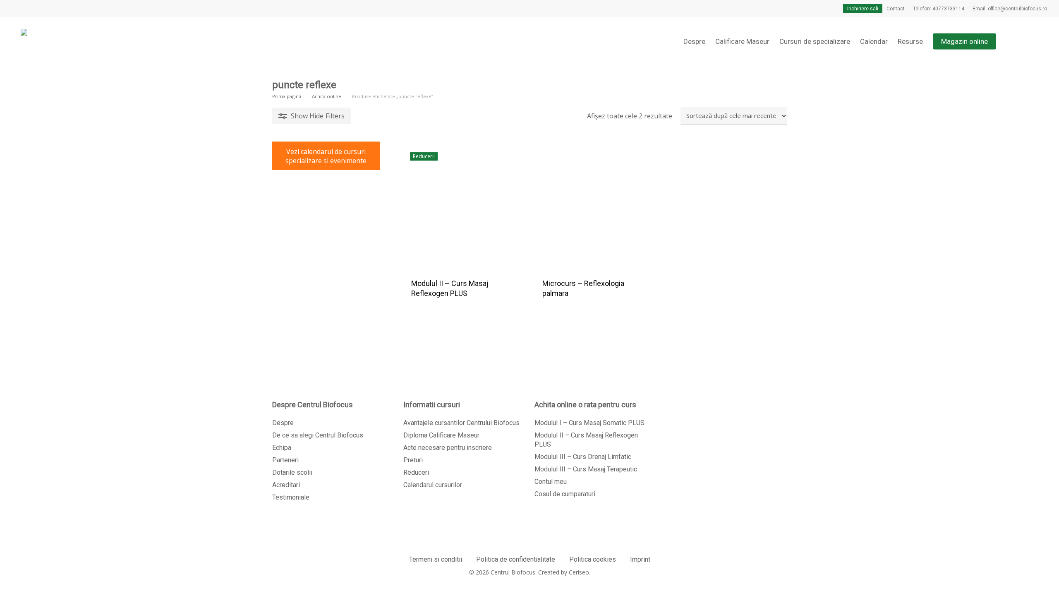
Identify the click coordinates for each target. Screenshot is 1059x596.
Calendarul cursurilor (432, 485)
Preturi (413, 460)
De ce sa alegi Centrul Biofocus (317, 435)
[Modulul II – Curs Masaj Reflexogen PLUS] (462, 205)
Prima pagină (286, 96)
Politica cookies (592, 559)
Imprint (640, 559)
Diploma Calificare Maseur (441, 435)
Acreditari (286, 485)
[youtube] (40, 9)
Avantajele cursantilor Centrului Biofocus (461, 423)
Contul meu (550, 481)
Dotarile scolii (292, 472)
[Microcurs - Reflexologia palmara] (593, 205)
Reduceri (416, 472)
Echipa (281, 448)
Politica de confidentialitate (515, 559)
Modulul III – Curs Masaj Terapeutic (585, 469)
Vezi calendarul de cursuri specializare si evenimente (326, 156)
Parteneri (285, 460)
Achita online (326, 96)
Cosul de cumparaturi (564, 494)
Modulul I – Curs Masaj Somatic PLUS (589, 423)
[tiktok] (67, 9)
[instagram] (54, 9)
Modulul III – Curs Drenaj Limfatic (582, 457)
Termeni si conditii (435, 559)
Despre (283, 423)
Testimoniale (290, 497)
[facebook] (14, 9)
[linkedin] (27, 9)
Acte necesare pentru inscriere (447, 448)
